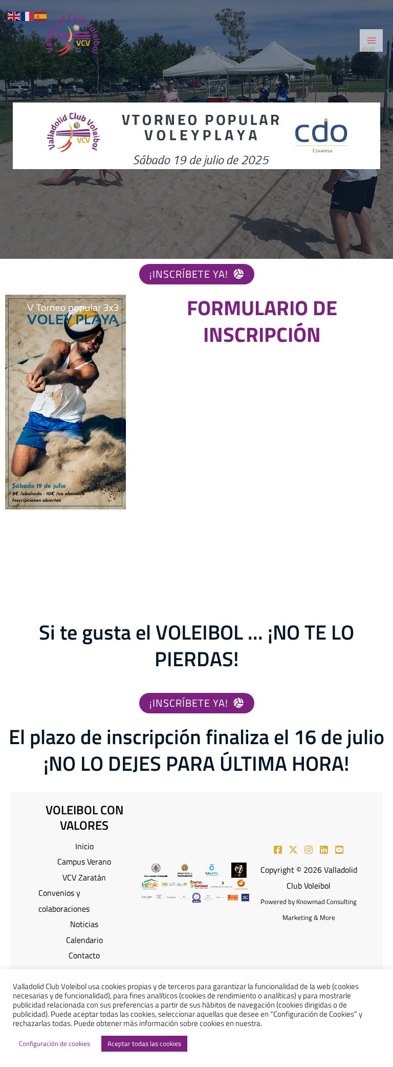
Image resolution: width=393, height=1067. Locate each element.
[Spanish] (41, 15)
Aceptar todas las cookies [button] (144, 1043)
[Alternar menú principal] (371, 40)
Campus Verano (84, 861)
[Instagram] (308, 849)
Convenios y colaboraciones (64, 900)
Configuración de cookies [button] (54, 1043)
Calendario (84, 939)
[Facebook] (277, 849)
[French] (27, 15)
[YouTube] (339, 849)
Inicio (84, 845)
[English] (14, 15)
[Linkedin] (324, 849)
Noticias (84, 923)
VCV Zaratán (84, 877)
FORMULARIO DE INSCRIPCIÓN (262, 321)
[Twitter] (293, 849)
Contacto (84, 955)
